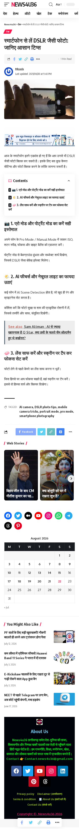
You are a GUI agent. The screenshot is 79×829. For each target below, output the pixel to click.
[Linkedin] (63, 771)
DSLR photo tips (45, 407)
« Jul (6, 607)
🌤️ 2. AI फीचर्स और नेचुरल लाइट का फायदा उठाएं (38, 197)
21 (49, 581)
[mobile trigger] (7, 4)
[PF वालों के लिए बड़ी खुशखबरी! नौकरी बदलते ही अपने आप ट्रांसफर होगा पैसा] (64, 636)
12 (29, 573)
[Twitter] (18, 515)
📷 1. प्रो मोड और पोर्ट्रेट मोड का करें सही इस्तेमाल (38, 190)
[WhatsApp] (58, 515)
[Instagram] (48, 515)
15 (59, 573)
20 (39, 581)
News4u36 (23, 4)
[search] (51, 4)
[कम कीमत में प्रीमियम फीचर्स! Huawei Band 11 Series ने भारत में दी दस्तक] (64, 657)
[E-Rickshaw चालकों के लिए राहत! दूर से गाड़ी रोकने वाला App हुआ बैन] (64, 678)
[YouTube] (38, 515)
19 (29, 581)
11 (19, 573)
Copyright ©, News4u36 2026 (39, 814)
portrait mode (49, 411)
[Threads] (8, 526)
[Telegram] (68, 515)
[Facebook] (8, 515)
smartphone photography (36, 416)
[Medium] (28, 515)
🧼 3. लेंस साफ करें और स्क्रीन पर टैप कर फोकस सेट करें (38, 207)
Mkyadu (19, 69)
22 (59, 581)
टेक (7, 31)
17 (9, 581)
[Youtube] (39, 771)
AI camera (26, 407)
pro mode (66, 411)
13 (39, 573)
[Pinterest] (18, 526)
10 (9, 573)
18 (19, 581)
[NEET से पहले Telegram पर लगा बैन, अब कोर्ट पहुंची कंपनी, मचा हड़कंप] (64, 699)
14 (49, 573)
